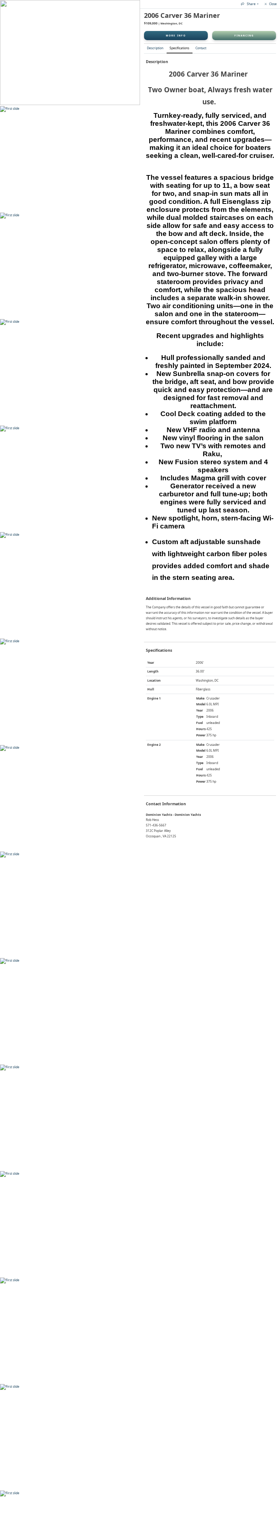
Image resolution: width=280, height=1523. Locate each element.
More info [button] (176, 35)
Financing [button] (244, 35)
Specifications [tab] (179, 48)
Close (272, 4)
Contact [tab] (200, 48)
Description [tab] (155, 48)
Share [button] (251, 4)
